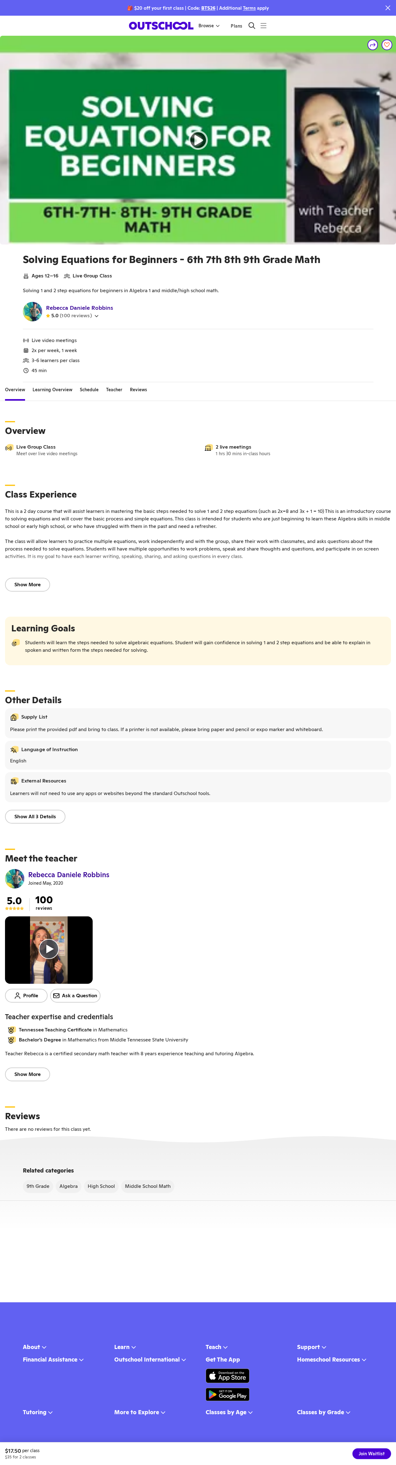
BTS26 (208, 8)
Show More (27, 584)
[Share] (373, 45)
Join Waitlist (372, 1454)
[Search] (252, 25)
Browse (206, 26)
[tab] (15, 389)
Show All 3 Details (35, 816)
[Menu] (263, 25)
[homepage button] (161, 26)
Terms (249, 8)
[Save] (387, 45)
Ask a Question (79, 995)
